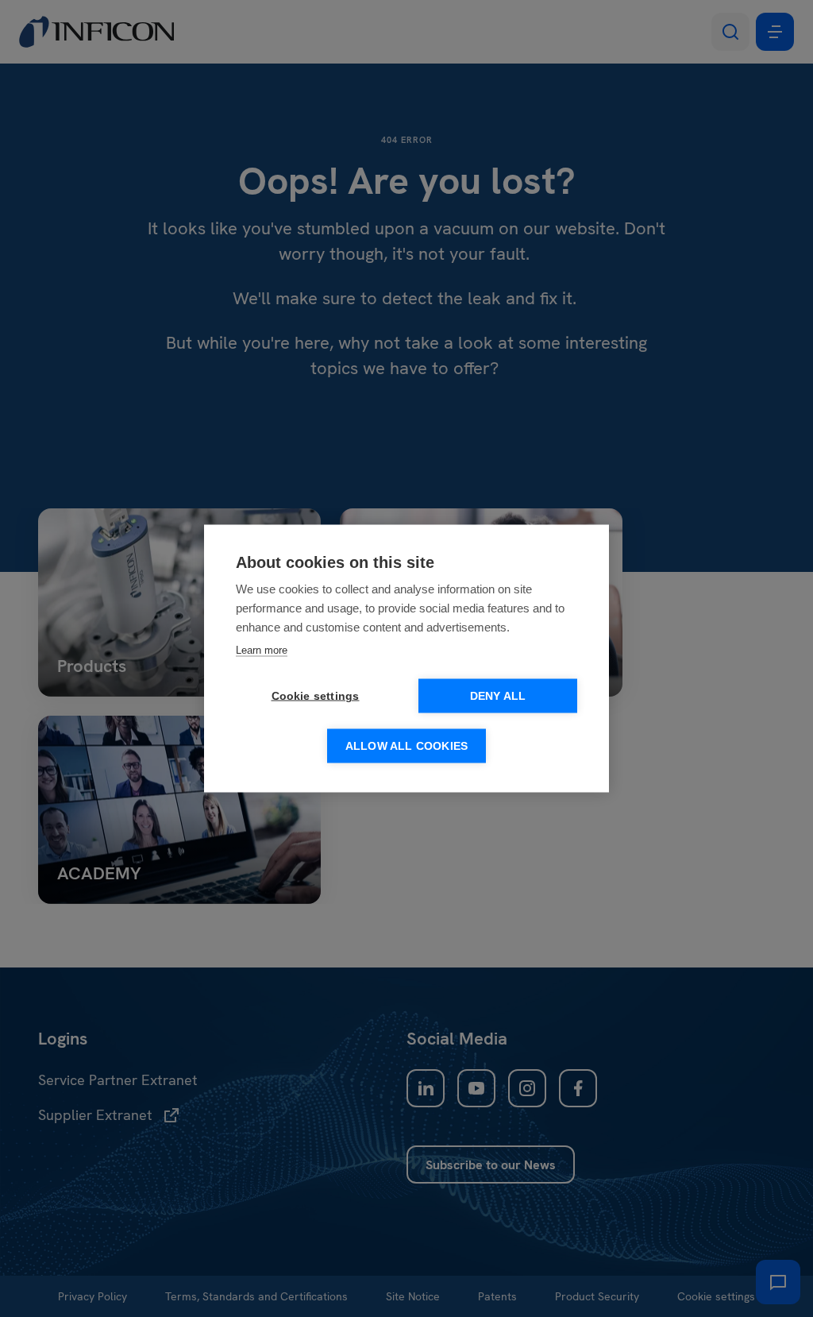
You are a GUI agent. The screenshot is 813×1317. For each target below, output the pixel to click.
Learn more (261, 650)
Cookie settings (316, 696)
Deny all (498, 696)
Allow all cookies (406, 746)
